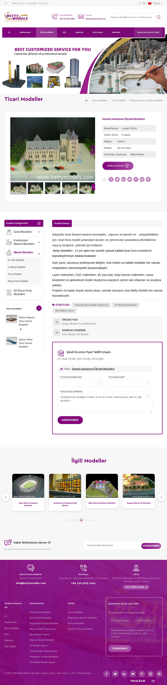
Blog (52, 673)
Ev (9, 32)
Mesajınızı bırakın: (71, 391)
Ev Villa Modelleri (16, 260)
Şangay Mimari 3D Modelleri (102, 503)
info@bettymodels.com (96, 19)
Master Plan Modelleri (18, 281)
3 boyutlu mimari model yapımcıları (91, 305)
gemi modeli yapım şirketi (43, 651)
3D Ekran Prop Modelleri (23, 292)
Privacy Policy (84, 673)
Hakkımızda (25, 32)
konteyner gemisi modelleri (44, 656)
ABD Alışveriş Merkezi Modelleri (65, 503)
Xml (73, 673)
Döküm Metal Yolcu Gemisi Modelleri (25, 343)
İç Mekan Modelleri (17, 267)
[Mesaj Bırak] (153, 681)
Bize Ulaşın (98, 32)
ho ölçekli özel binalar (126, 305)
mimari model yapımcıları (43, 629)
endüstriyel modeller (40, 612)
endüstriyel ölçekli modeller (44, 623)
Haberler (79, 32)
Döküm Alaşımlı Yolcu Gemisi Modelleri (27, 321)
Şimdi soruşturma (115, 166)
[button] (92, 150)
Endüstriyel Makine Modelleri (24, 242)
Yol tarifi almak (134, 587)
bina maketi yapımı (64, 310)
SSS (64, 32)
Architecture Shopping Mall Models (28, 504)
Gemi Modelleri (23, 231)
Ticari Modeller (119, 100)
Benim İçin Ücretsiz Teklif (148, 32)
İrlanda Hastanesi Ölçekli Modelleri (93, 369)
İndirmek (116, 32)
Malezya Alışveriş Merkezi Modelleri (139, 504)
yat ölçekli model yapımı (42, 662)
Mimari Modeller (99, 100)
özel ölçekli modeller (41, 617)
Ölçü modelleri (46, 32)
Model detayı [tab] (62, 223)
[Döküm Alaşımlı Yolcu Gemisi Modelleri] (11, 319)
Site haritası (62, 673)
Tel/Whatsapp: (116, 377)
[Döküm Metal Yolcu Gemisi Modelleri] (11, 341)
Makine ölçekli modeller (42, 640)
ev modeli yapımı (39, 645)
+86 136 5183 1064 (67, 19)
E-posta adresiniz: (71, 377)
